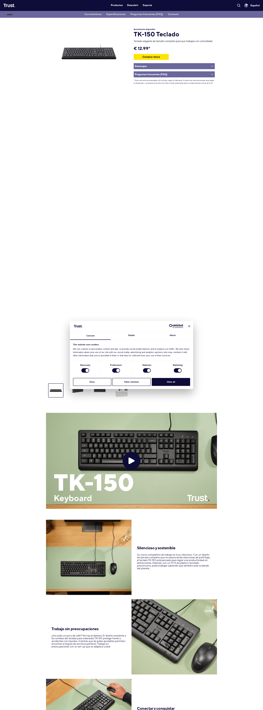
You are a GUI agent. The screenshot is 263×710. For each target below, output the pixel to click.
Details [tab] (131, 335)
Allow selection (131, 382)
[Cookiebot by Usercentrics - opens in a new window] (171, 326)
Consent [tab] (90, 335)
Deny (92, 382)
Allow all (171, 382)
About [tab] (173, 335)
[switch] (116, 370)
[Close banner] (189, 326)
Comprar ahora (151, 57)
